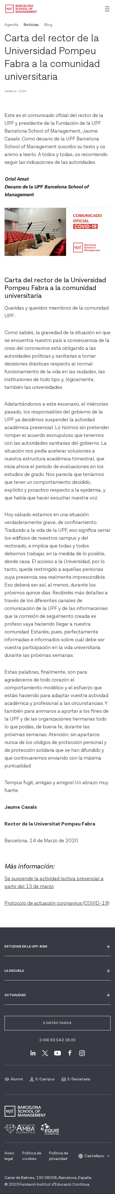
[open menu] (107, 9)
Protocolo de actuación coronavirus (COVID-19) (56, 903)
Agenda (11, 24)
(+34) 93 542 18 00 (58, 1040)
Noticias (31, 24)
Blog (48, 24)
